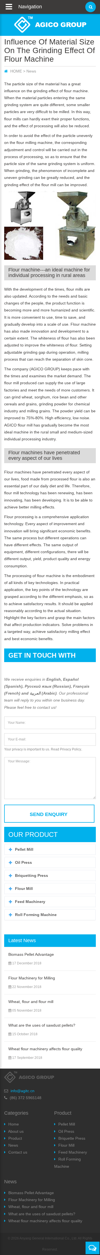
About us (16, 1131)
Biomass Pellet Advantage (31, 954)
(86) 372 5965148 (25, 1098)
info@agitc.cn (22, 1091)
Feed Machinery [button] (30, 901)
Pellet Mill (66, 1124)
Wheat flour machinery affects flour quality (45, 1049)
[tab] (50, 849)
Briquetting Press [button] (31, 875)
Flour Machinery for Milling (31, 978)
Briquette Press (71, 1138)
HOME (16, 71)
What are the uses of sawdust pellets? (41, 1025)
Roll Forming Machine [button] (36, 914)
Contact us (17, 1152)
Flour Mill (66, 1145)
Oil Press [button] (23, 862)
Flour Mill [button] (24, 888)
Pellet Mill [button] (24, 849)
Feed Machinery (72, 1152)
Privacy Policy (70, 749)
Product (15, 1138)
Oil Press (66, 1131)
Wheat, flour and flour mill (30, 1001)
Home (13, 1124)
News (31, 71)
